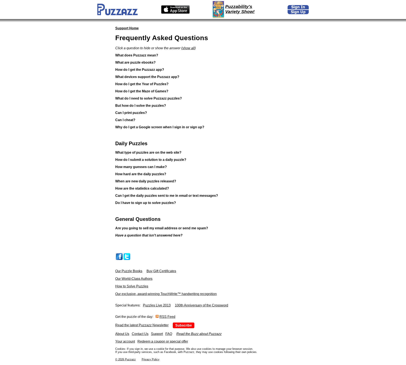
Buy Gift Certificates (161, 271)
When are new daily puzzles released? (145, 181)
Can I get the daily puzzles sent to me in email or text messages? (166, 195)
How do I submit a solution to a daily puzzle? (150, 159)
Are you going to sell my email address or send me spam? (161, 228)
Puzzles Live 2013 (157, 305)
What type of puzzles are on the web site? (148, 152)
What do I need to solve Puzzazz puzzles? (148, 98)
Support (157, 334)
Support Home (127, 28)
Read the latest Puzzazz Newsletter (142, 325)
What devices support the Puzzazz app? (147, 77)
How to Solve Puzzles (131, 286)
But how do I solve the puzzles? (140, 105)
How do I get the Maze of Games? (141, 91)
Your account (125, 341)
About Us (122, 334)
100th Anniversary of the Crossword (201, 305)
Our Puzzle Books (128, 271)
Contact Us (140, 334)
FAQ (168, 334)
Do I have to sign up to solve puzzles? (145, 203)
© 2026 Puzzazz (125, 359)
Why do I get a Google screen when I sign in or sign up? (159, 127)
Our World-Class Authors (133, 278)
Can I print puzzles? (131, 113)
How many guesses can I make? (141, 167)
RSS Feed (167, 317)
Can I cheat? (125, 120)
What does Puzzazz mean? (136, 55)
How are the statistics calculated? (142, 188)
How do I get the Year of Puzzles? (142, 84)
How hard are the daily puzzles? (140, 174)
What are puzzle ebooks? (135, 62)
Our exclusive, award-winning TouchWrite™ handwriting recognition (166, 294)
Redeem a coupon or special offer (162, 341)
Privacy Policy (150, 359)
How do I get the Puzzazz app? (139, 69)
